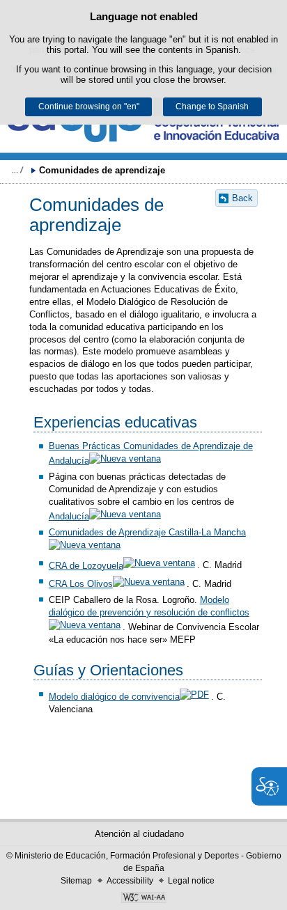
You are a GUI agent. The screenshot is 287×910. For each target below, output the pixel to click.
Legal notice (191, 881)
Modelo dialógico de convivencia (114, 696)
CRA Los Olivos (81, 584)
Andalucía (69, 516)
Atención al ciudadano (139, 834)
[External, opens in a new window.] (143, 899)
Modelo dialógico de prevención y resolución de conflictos (149, 606)
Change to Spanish (212, 106)
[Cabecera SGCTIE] (143, 126)
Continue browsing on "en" (88, 106)
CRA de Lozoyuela (86, 565)
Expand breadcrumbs (17, 170)
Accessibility (130, 881)
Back (242, 198)
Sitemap (76, 881)
